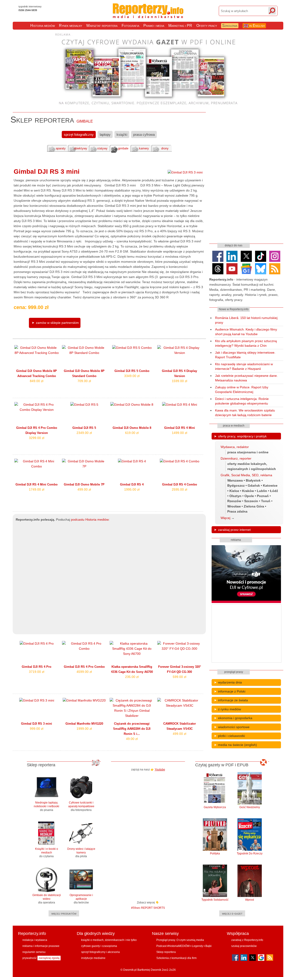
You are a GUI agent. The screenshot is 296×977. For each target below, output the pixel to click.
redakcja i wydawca (34, 940)
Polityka (215, 853)
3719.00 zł (36, 672)
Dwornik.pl (130, 969)
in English (256, 26)
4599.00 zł (84, 672)
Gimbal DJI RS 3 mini (47, 171)
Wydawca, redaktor (235, 447)
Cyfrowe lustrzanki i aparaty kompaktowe (81, 806)
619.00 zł (132, 433)
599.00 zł (179, 677)
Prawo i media (153, 26)
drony (165, 148)
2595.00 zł (179, 489)
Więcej (225, 518)
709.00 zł (84, 381)
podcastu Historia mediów (90, 519)
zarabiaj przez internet (234, 530)
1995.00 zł (131, 489)
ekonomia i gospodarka (235, 718)
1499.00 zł (179, 433)
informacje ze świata (233, 700)
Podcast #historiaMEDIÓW (173, 946)
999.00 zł (36, 728)
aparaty (61, 148)
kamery (144, 148)
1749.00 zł (36, 489)
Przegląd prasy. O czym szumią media (180, 940)
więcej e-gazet (232, 913)
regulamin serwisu (34, 952)
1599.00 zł (179, 381)
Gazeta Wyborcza (215, 807)
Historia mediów (42, 26)
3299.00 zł (36, 438)
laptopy (105, 134)
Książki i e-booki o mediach (46, 852)
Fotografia (130, 26)
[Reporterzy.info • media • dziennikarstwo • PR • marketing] (148, 16)
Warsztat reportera (101, 26)
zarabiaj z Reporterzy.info (247, 940)
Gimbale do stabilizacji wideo (46, 899)
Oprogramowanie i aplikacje (81, 899)
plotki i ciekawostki (231, 736)
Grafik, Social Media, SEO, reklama (246, 475)
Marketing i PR (180, 26)
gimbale (123, 148)
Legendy (197, 946)
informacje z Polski (231, 691)
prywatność (29, 958)
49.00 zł (132, 739)
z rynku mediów (229, 709)
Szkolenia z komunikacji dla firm (176, 958)
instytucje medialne (93, 958)
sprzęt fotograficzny (79, 134)
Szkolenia (229, 26)
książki (122, 134)
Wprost (249, 899)
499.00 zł (84, 489)
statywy (102, 148)
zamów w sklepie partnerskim (57, 323)
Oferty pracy (206, 26)
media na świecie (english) (237, 745)
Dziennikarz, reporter (236, 458)
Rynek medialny (70, 26)
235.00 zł (132, 677)
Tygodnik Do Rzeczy (249, 853)
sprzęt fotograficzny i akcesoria (100, 952)
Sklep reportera (166, 952)
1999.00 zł (84, 728)
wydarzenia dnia (230, 682)
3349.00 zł (131, 376)
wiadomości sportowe (234, 727)
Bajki (208, 946)
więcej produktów (63, 913)
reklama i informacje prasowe (40, 946)
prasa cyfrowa (144, 134)
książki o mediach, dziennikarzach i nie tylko (109, 940)
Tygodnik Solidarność (214, 899)
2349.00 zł (84, 433)
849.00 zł (36, 381)
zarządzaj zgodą (49, 958)
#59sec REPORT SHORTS (148, 907)
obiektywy (80, 148)
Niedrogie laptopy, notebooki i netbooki (46, 806)
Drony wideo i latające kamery (81, 852)
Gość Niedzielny (249, 807)
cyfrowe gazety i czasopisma (99, 946)
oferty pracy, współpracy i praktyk (242, 436)
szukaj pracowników (244, 946)
